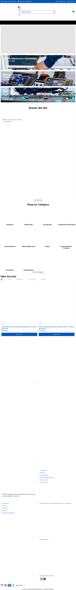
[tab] (1, 279)
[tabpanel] (38, 311)
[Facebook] (41, 579)
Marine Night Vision (28, 246)
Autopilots (9, 224)
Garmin (3, 322)
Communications (10, 246)
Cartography (47, 224)
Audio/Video (28, 224)
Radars (47, 246)
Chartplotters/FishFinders (67, 224)
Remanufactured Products (66, 247)
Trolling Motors (28, 270)
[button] (38, 200)
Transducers (9, 270)
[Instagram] (44, 579)
